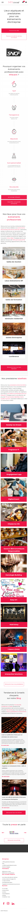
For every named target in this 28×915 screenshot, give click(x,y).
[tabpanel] (14, 52)
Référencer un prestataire (8, 873)
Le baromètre (5, 890)
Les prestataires (6, 893)
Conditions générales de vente (9, 865)
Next (25, 833)
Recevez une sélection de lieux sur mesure (14, 36)
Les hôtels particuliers (7, 882)
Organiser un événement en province (11, 884)
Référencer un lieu (6, 871)
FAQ (3, 863)
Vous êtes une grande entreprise (14, 202)
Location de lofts (6, 880)
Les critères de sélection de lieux (9, 877)
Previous (3, 833)
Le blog (4, 895)
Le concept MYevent (14, 197)
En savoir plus (5, 745)
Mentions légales (6, 867)
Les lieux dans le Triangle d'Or (9, 879)
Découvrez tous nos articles (14, 812)
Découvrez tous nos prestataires (14, 684)
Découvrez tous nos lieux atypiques (14, 368)
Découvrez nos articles (14, 840)
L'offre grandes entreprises (8, 861)
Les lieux (4, 892)
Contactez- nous (6, 896)
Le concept (5, 888)
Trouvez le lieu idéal (14, 30)
